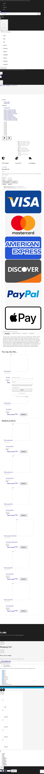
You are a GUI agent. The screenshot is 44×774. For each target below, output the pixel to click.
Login (22, 390)
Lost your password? (22, 393)
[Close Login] (2, 642)
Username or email (17, 377)
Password (16, 381)
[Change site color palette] (4, 770)
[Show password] (22, 385)
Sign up (26, 396)
